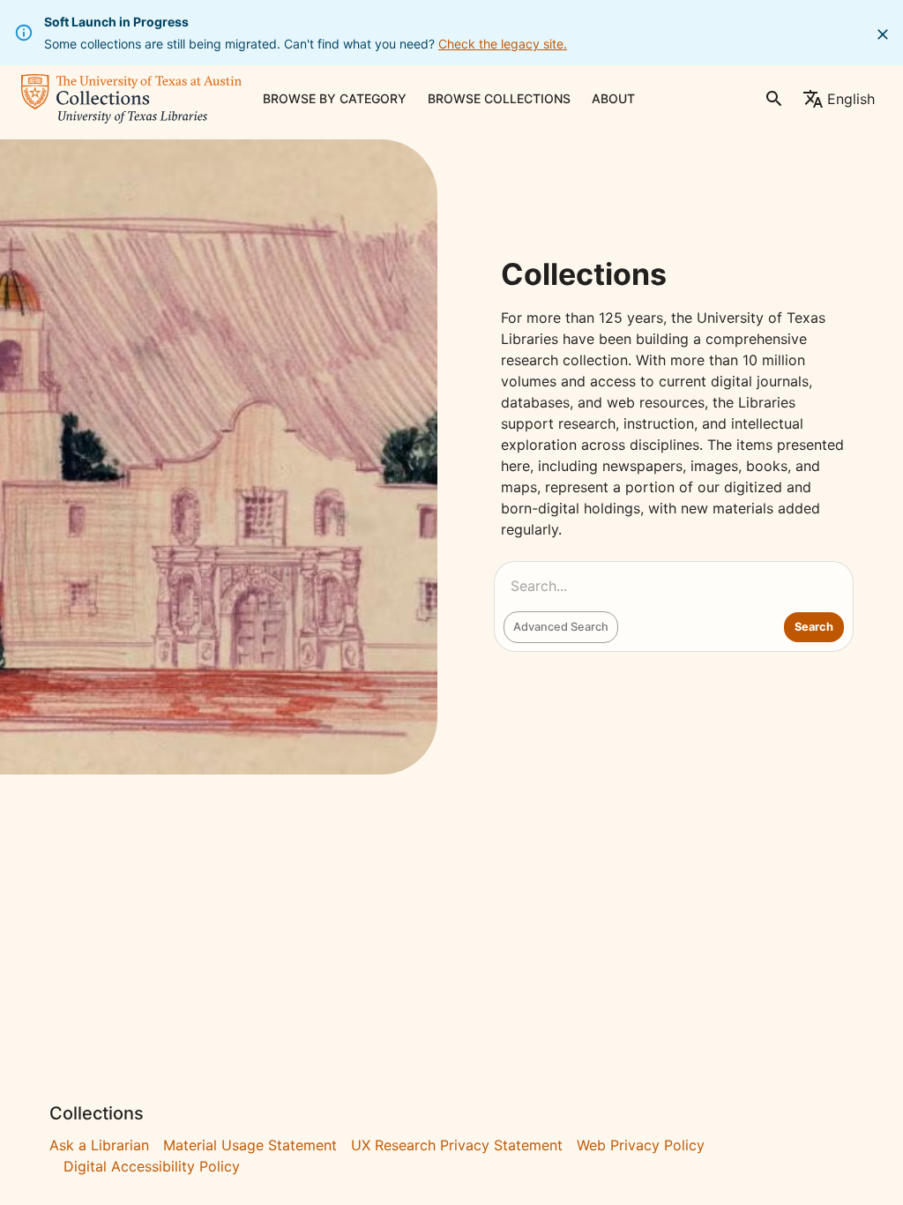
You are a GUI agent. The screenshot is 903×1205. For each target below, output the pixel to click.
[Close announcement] (882, 34)
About (613, 98)
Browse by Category (335, 98)
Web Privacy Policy (641, 1145)
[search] (774, 98)
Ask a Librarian (99, 1145)
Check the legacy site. (502, 43)
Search (814, 626)
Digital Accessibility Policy (151, 1166)
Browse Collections (499, 98)
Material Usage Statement (250, 1145)
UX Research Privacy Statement (457, 1145)
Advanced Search (560, 626)
